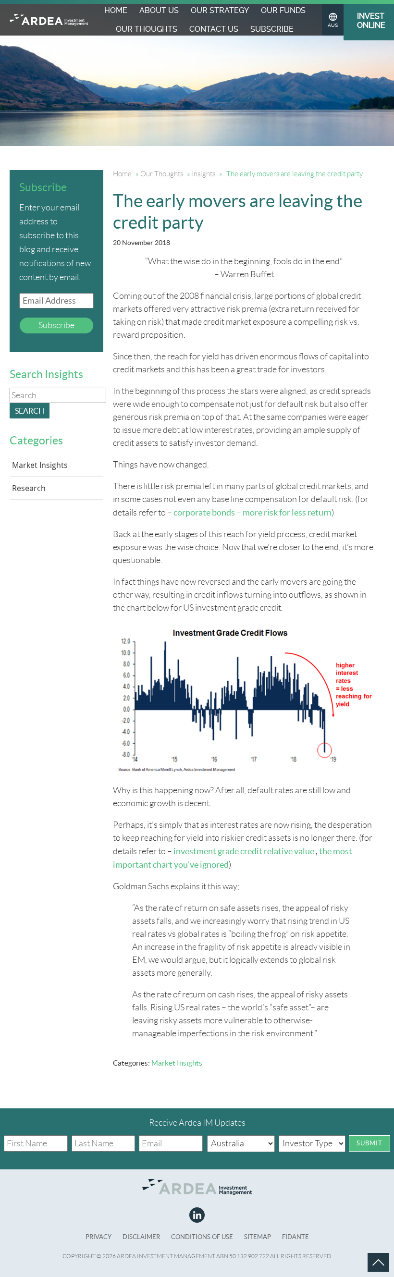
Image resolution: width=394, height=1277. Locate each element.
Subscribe (272, 29)
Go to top (367, 1253)
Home (115, 10)
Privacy (98, 1236)
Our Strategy (220, 10)
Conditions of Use (202, 1236)
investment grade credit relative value (243, 851)
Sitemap (257, 1236)
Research (29, 488)
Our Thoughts (146, 29)
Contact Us (213, 29)
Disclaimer (141, 1236)
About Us (159, 10)
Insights (203, 174)
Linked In (197, 1215)
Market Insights (176, 1063)
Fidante (295, 1236)
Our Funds (283, 10)
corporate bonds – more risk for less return (252, 512)
